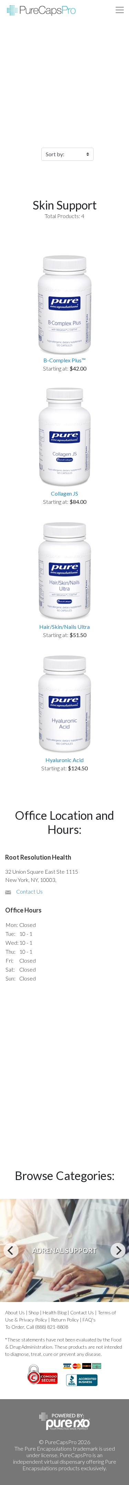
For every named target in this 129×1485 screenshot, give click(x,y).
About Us (15, 1312)
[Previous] (11, 1250)
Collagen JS (64, 493)
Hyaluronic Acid (64, 760)
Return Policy (65, 1320)
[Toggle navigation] (119, 9)
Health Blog (54, 1312)
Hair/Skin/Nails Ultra (64, 626)
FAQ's (89, 1320)
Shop (34, 1312)
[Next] (118, 1250)
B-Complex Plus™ (64, 360)
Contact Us (29, 891)
